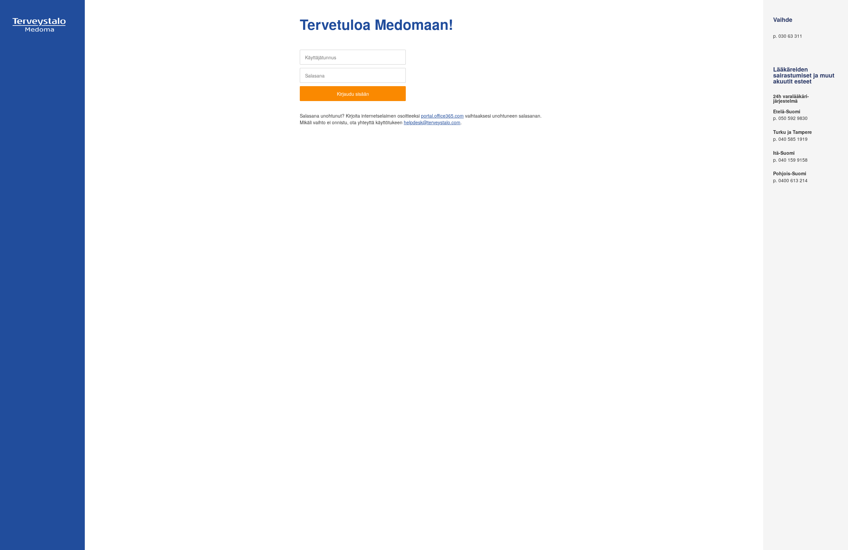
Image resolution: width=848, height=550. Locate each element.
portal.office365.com (442, 115)
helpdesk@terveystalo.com (432, 122)
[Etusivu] (39, 31)
